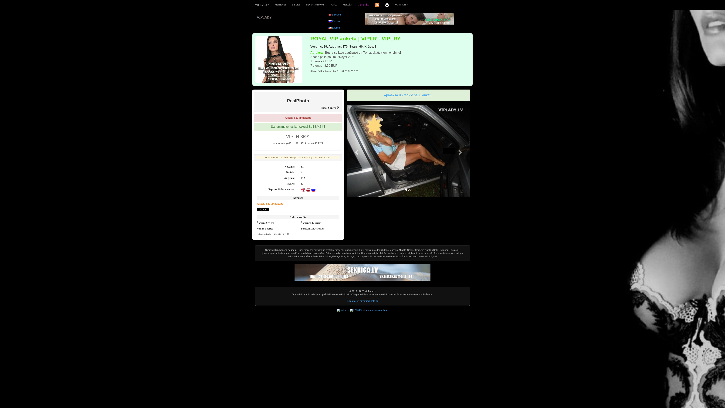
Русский (336, 21)
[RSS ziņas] (377, 5)
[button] (356, 151)
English (336, 27)
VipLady (262, 5)
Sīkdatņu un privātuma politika (362, 301)
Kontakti (400, 4)
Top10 (333, 4)
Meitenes (280, 4)
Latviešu (336, 14)
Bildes (296, 4)
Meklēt (347, 4)
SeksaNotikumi (315, 4)
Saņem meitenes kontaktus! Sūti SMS (296, 126)
